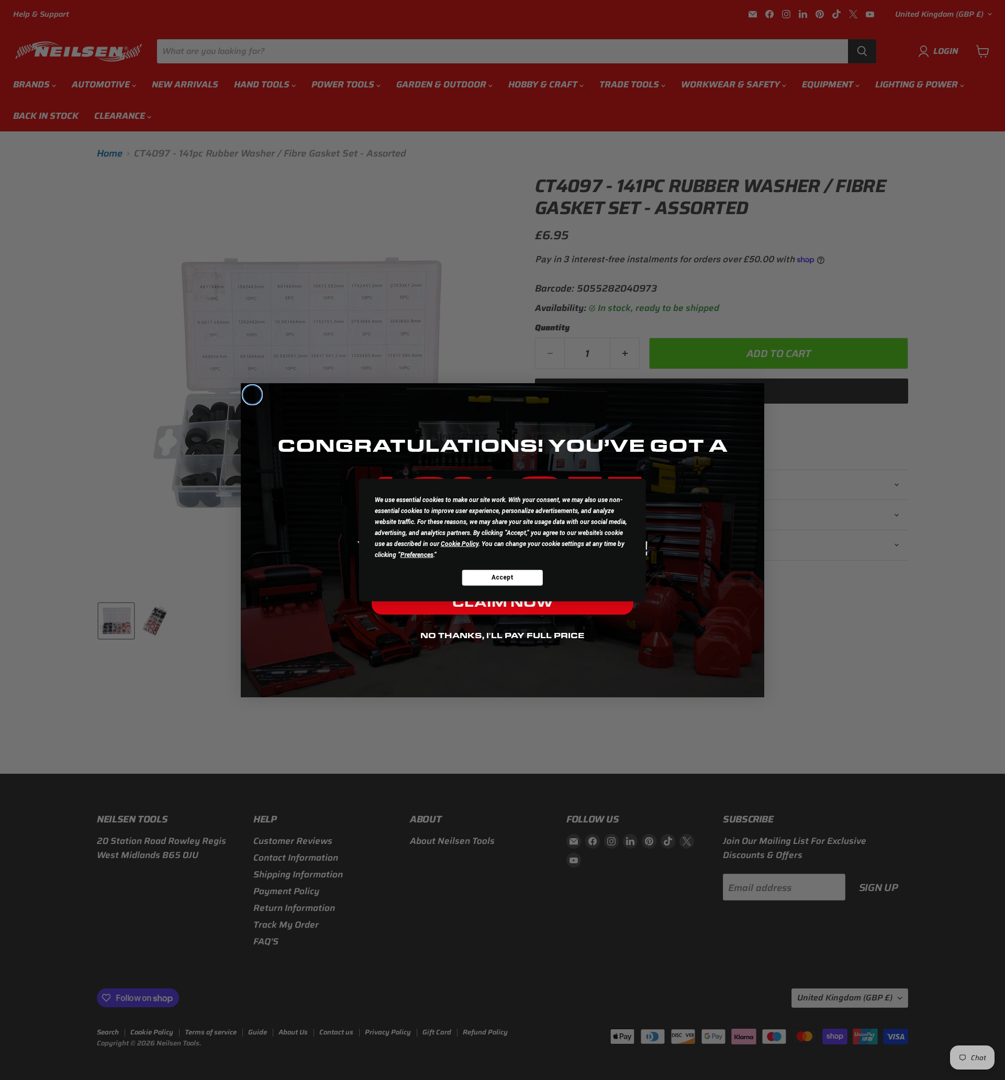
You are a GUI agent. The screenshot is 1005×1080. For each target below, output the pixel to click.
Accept (502, 577)
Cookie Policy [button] (459, 543)
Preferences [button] (416, 554)
